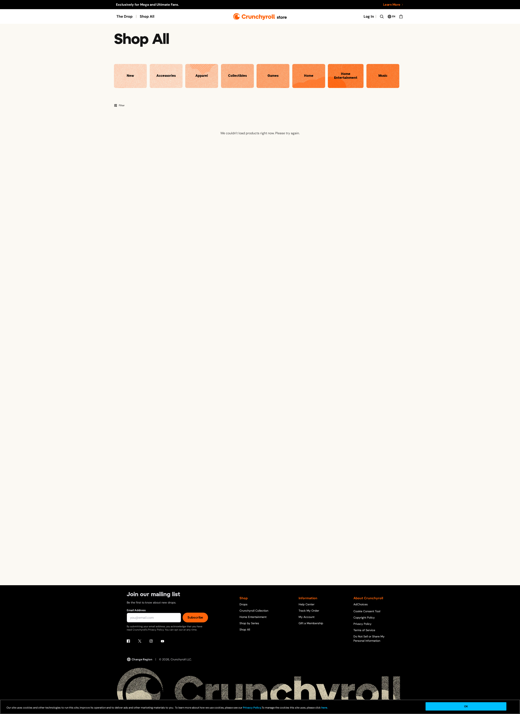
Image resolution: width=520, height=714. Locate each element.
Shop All (147, 16)
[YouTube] (162, 641)
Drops (243, 604)
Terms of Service (364, 630)
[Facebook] (128, 641)
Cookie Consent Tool (366, 611)
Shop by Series (249, 623)
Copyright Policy (364, 617)
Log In (369, 16)
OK (466, 706)
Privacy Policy (362, 624)
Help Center (306, 604)
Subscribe (195, 617)
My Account (306, 617)
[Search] (382, 16)
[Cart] (401, 16)
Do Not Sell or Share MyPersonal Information (369, 638)
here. (324, 708)
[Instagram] (151, 641)
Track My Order (309, 610)
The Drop (124, 16)
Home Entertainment (252, 617)
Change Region (142, 659)
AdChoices (360, 604)
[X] (140, 641)
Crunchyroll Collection (253, 610)
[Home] (260, 16)
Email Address (136, 610)
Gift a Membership (311, 623)
